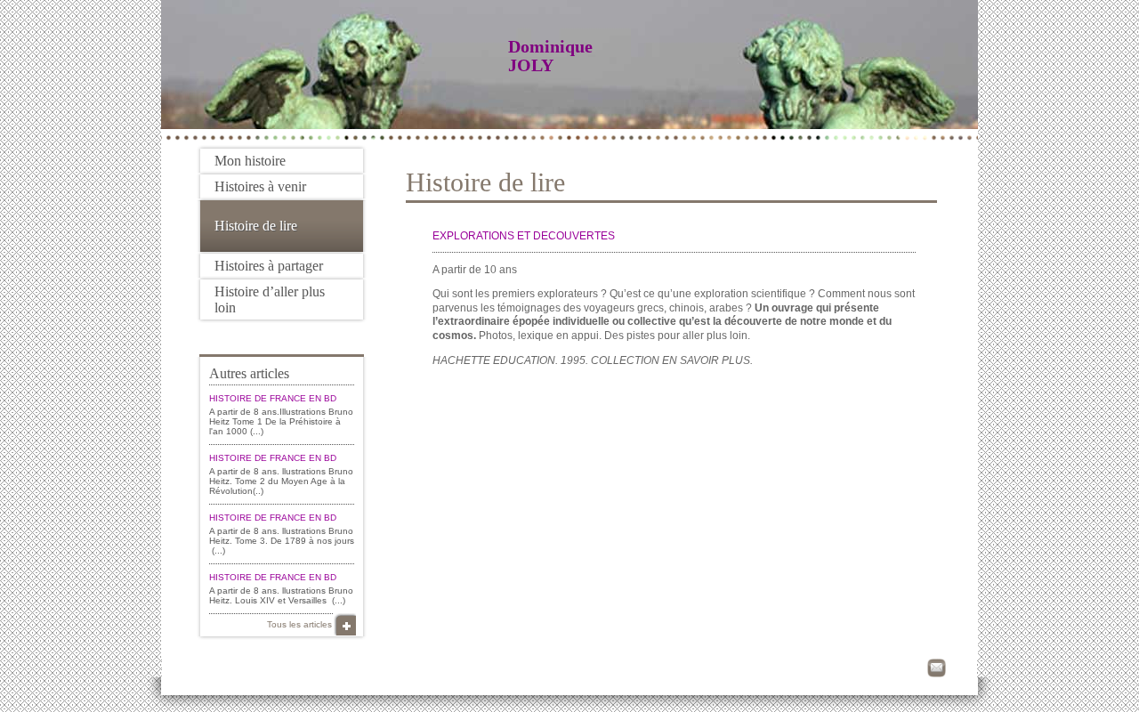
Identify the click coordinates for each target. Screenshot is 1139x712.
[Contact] (936, 668)
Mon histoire (250, 160)
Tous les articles (299, 624)
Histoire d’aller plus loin (269, 299)
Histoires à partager (268, 265)
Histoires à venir (260, 186)
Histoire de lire (255, 225)
